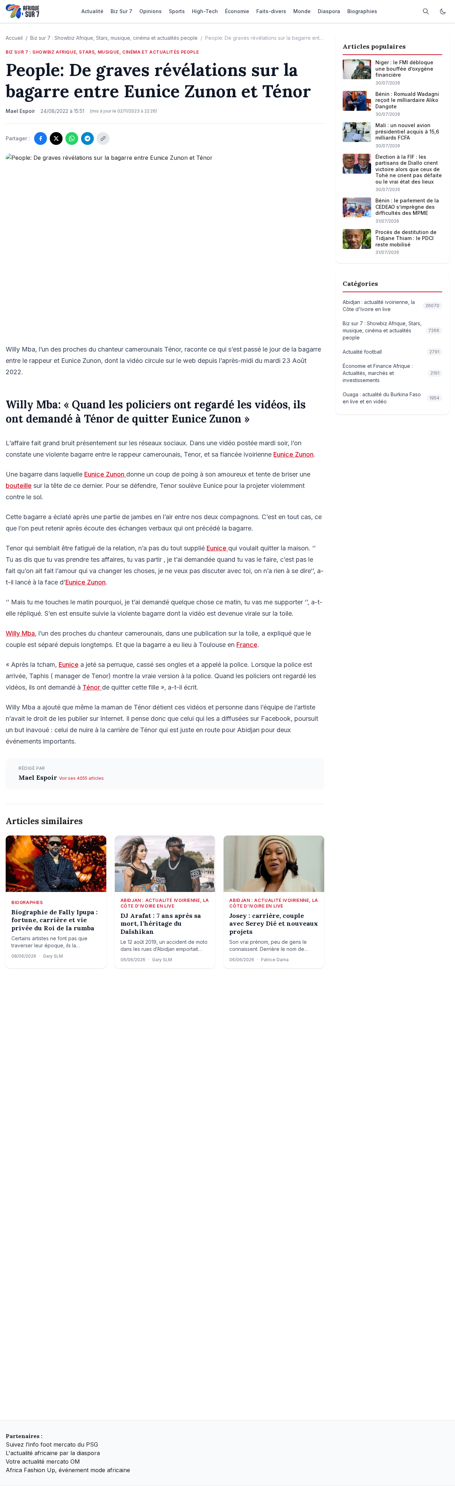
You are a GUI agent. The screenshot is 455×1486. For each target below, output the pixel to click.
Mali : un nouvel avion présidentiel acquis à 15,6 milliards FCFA (407, 131)
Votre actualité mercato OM (43, 1461)
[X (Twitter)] (56, 138)
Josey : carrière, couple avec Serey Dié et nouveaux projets (273, 924)
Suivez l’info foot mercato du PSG (52, 1444)
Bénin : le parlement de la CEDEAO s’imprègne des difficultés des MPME (407, 206)
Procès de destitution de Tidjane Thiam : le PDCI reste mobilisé (406, 238)
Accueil (14, 38)
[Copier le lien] (103, 138)
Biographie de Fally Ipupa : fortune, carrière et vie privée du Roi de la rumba (54, 920)
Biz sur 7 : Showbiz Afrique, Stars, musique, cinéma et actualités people (114, 38)
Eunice (217, 548)
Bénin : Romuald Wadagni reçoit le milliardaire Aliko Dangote (407, 100)
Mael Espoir (38, 777)
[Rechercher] (425, 11)
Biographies (27, 902)
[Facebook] (40, 138)
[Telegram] (87, 138)
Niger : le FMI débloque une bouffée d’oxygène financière (404, 68)
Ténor (92, 687)
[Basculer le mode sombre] (443, 11)
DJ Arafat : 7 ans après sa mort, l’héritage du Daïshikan (161, 924)
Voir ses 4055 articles (81, 778)
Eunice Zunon (293, 454)
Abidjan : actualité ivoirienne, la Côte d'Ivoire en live (165, 903)
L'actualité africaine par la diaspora (53, 1453)
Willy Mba (20, 633)
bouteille (19, 485)
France (246, 644)
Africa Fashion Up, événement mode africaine (68, 1470)
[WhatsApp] (71, 138)
